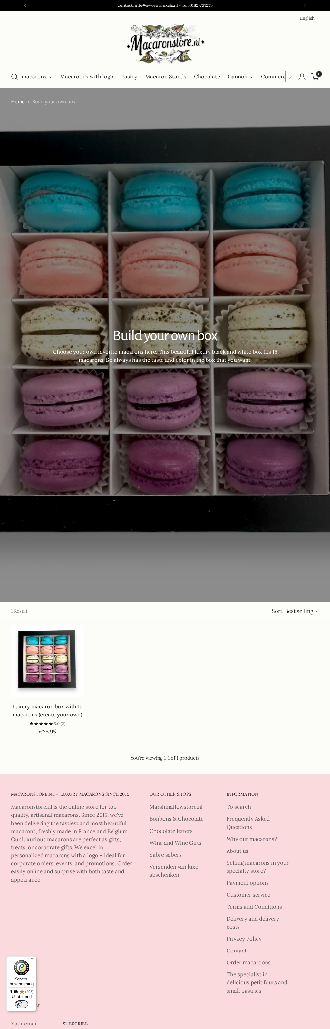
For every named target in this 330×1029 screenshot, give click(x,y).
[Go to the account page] (302, 76)
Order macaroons (249, 962)
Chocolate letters (171, 830)
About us (237, 850)
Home (17, 101)
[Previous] (25, 5)
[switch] (21, 1004)
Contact (237, 950)
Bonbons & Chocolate (177, 818)
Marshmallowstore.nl (176, 806)
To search (239, 806)
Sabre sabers (166, 854)
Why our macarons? (252, 838)
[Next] (305, 5)
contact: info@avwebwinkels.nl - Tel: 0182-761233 (165, 5)
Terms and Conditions (254, 906)
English (307, 18)
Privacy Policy (244, 938)
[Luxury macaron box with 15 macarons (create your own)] (47, 661)
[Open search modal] (14, 76)
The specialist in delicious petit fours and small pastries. (257, 982)
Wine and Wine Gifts (175, 842)
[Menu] (32, 960)
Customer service (248, 894)
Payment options (248, 882)
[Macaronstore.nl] (165, 44)
